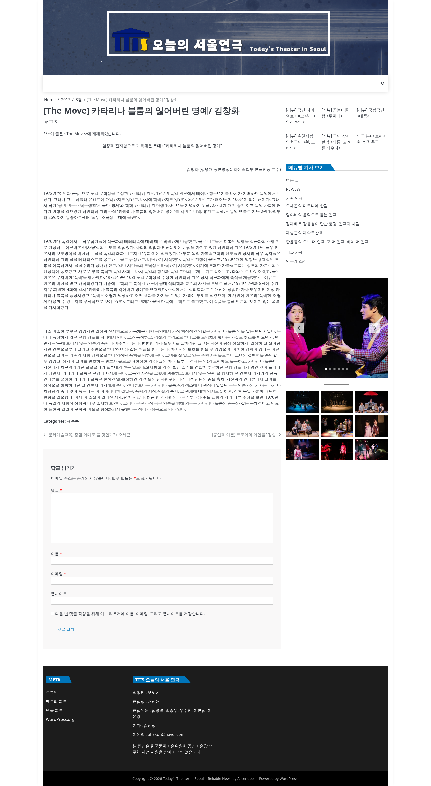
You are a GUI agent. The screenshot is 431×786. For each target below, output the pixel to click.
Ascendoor (246, 778)
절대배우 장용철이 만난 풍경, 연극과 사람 (323, 223)
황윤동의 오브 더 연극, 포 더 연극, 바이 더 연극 (327, 241)
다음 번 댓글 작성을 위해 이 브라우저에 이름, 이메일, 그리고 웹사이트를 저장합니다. (130, 613)
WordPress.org (60, 719)
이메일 (58, 573)
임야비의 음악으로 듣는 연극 (311, 214)
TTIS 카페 (294, 252)
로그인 (52, 692)
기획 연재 (294, 198)
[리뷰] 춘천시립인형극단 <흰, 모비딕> (300, 142)
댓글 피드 (54, 710)
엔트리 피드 (56, 701)
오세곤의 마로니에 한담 (307, 205)
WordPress (289, 778)
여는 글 (292, 180)
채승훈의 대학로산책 (304, 232)
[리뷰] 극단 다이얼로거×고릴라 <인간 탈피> (300, 116)
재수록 (73, 421)
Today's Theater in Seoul (183, 778)
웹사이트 (59, 593)
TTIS (53, 121)
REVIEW (293, 189)
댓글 (56, 490)
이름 (56, 553)
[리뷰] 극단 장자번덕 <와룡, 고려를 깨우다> (336, 142)
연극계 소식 (296, 261)
